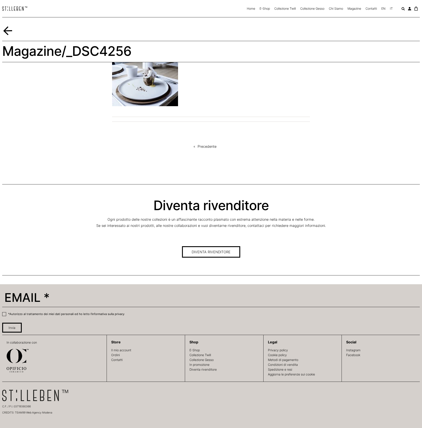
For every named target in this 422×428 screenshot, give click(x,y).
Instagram (353, 350)
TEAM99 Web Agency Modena (33, 412)
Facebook (353, 355)
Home (251, 8)
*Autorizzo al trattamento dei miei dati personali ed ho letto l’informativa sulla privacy (65, 314)
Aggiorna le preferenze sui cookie (291, 374)
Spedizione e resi (280, 369)
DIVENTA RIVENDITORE (211, 252)
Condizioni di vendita (283, 364)
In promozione (199, 364)
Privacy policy (278, 350)
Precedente (207, 146)
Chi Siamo (336, 8)
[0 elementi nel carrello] (416, 8)
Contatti (371, 8)
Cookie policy (277, 355)
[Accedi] (409, 8)
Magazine (354, 8)
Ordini (115, 355)
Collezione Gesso (312, 8)
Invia (12, 328)
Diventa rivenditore (203, 369)
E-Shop (265, 8)
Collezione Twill (285, 8)
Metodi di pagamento (283, 360)
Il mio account (121, 350)
